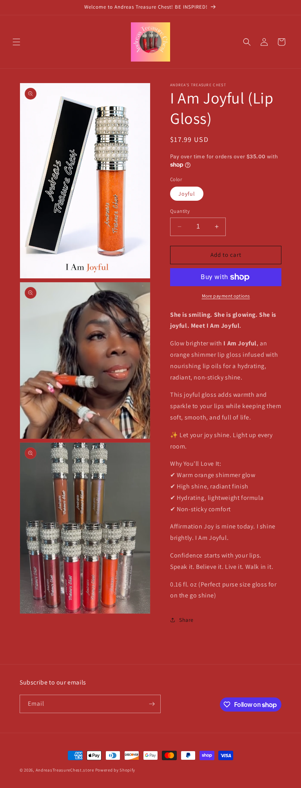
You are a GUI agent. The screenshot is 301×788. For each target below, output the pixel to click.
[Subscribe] (151, 704)
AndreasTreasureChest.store (65, 770)
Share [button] (186, 619)
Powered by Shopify (115, 770)
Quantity (180, 211)
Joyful (186, 193)
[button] (16, 42)
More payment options (226, 296)
